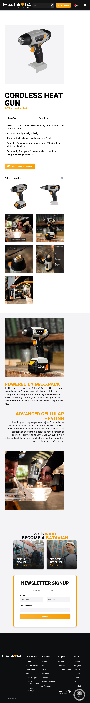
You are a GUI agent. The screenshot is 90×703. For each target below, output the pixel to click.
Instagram (77, 666)
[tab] (19, 118)
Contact (61, 662)
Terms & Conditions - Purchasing (29, 686)
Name (22, 595)
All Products (46, 686)
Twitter (76, 678)
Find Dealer (62, 666)
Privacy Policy (30, 691)
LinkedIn (76, 670)
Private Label (30, 670)
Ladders (44, 678)
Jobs (27, 674)
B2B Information (31, 666)
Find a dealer (63, 5)
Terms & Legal (31, 678)
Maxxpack (45, 670)
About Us (28, 662)
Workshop (45, 674)
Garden (44, 662)
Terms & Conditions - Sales (32, 682)
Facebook (77, 662)
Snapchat (77, 686)
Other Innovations (48, 682)
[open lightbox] (34, 56)
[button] (76, 5)
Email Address (26, 605)
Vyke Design (12, 698)
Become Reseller (64, 670)
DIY (42, 666)
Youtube (76, 674)
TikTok (75, 682)
